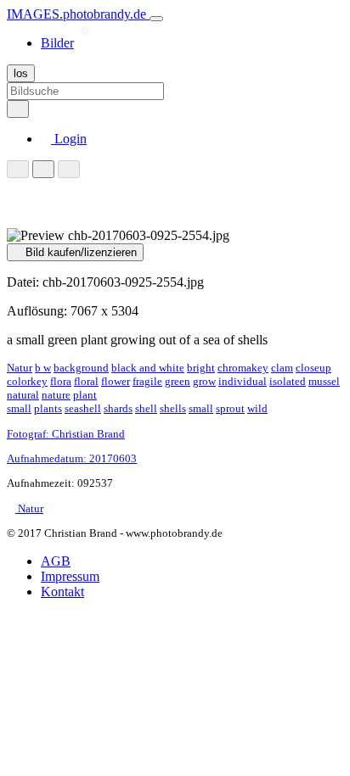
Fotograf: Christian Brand (66, 433)
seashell (83, 408)
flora (60, 381)
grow (204, 381)
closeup (313, 367)
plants (48, 408)
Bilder (57, 43)
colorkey (27, 381)
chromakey (242, 367)
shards (118, 408)
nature (56, 394)
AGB (56, 561)
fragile (147, 381)
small (201, 408)
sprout (230, 408)
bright (201, 367)
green (177, 381)
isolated (287, 381)
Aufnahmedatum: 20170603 (72, 458)
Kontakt (62, 591)
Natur (19, 367)
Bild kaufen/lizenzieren (79, 252)
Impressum (70, 576)
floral (86, 381)
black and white (147, 367)
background (81, 367)
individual (242, 381)
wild (257, 408)
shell (146, 408)
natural (23, 394)
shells (173, 408)
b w (43, 367)
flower (115, 381)
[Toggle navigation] (156, 18)
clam (282, 367)
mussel (324, 381)
